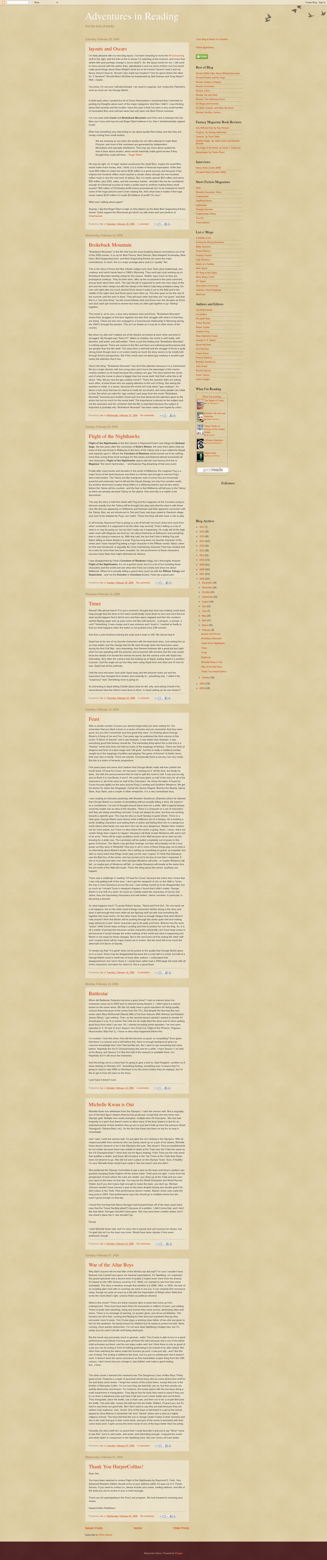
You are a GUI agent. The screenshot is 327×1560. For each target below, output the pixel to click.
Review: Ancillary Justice (208, 112)
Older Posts (181, 1528)
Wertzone (200, 294)
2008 (202, 569)
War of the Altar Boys (111, 1264)
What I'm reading (212, 396)
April (204, 620)
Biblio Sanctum (203, 246)
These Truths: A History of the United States (214, 429)
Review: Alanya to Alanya (208, 82)
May (204, 616)
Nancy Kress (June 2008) (208, 167)
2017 (202, 527)
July (204, 606)
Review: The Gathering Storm (210, 99)
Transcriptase (202, 222)
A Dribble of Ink (203, 238)
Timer (95, 603)
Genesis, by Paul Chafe (207, 136)
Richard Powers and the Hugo (210, 77)
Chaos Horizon (203, 251)
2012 (202, 550)
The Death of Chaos (214, 400)
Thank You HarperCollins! (116, 1466)
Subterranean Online (206, 214)
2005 (202, 683)
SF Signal (201, 281)
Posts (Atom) (105, 1535)
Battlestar (98, 993)
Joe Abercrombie (204, 310)
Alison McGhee (203, 344)
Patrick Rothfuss (204, 357)
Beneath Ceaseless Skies (208, 192)
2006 (202, 579)
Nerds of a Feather (205, 264)
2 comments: (143, 1088)
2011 (202, 555)
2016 (202, 531)
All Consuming (176, 55)
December (207, 582)
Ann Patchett (202, 349)
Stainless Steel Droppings (208, 290)
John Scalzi (201, 366)
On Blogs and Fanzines (207, 103)
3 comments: (144, 972)
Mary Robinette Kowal (206, 336)
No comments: (147, 415)
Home (138, 1528)
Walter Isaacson (213, 419)
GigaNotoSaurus (204, 200)
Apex (198, 187)
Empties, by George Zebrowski (211, 132)
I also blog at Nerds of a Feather (212, 39)
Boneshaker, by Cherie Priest (210, 152)
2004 (202, 688)
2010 (202, 560)
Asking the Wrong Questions (210, 242)
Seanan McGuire (213, 456)
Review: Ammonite (205, 86)
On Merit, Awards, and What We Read (214, 108)
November (207, 587)
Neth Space (201, 268)
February (206, 630)
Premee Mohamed (214, 443)
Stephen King (202, 331)
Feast (94, 718)
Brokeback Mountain (110, 244)
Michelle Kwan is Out (111, 1104)
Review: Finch (203, 90)
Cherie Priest (202, 353)
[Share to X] (162, 224)
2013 (202, 545)
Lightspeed (201, 205)
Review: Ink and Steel (206, 95)
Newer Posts (94, 1528)
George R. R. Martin (206, 340)
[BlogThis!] (159, 224)
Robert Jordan (203, 327)
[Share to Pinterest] (169, 224)
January (206, 677)
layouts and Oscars (108, 48)
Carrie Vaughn (203, 379)
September (207, 597)
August (206, 601)
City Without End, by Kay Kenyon (212, 128)
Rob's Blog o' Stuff (205, 277)
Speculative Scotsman (207, 285)
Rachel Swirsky (203, 370)
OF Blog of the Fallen (206, 272)
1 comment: (144, 224)
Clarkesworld (202, 196)
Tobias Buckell (203, 323)
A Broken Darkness (213, 440)
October (206, 592)
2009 (202, 564)
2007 (202, 574)
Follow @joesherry (205, 47)
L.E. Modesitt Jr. (213, 403)
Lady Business (203, 259)
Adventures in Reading (132, 15)
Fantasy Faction (204, 255)
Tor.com (200, 218)
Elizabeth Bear (203, 318)
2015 (202, 536)
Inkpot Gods (210, 453)
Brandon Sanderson (205, 362)
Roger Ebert (135, 155)
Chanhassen (95, 216)
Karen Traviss (203, 375)
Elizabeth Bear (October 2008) (211, 172)
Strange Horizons (204, 209)
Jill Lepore (211, 435)
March (205, 625)
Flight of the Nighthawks (114, 436)
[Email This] (156, 224)
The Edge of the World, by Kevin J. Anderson (218, 148)
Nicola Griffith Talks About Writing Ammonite (218, 73)
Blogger (178, 1553)
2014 (202, 541)
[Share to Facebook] (165, 224)
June (204, 611)
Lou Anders (201, 314)
